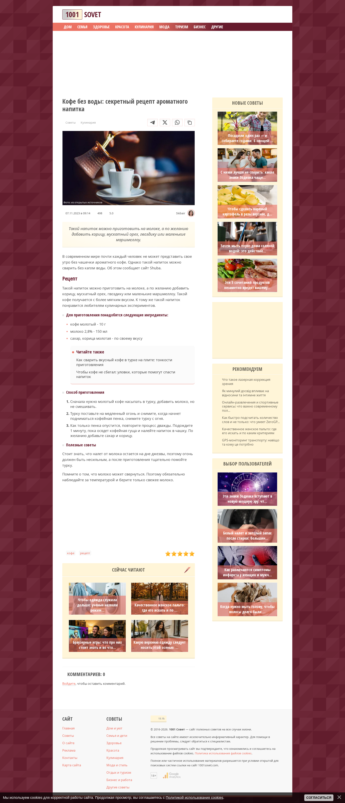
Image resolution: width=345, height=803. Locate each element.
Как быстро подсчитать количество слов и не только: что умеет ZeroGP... (251, 420)
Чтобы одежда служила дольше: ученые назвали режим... (97, 605)
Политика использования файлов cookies (223, 753)
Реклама (68, 750)
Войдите (68, 683)
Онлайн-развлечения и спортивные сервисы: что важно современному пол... (250, 406)
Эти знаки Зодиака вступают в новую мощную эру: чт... (247, 499)
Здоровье (114, 743)
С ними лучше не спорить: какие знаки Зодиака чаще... (247, 175)
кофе (70, 553)
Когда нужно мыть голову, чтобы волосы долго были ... (247, 609)
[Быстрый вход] (277, 14)
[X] (165, 122)
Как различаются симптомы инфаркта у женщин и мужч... (247, 572)
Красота (112, 750)
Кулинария (114, 758)
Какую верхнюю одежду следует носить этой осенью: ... (160, 645)
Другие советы (117, 787)
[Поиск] (265, 14)
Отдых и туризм (118, 772)
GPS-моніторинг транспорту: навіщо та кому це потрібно (250, 442)
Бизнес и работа (119, 780)
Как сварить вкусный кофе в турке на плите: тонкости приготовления (124, 362)
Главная (68, 728)
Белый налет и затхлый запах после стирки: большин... (247, 535)
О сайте (68, 743)
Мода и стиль (117, 765)
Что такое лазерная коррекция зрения (246, 382)
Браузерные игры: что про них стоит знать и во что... (97, 645)
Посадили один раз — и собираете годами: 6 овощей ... (247, 138)
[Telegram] (152, 122)
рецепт (85, 553)
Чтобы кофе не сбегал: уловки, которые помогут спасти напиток (125, 374)
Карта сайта (71, 765)
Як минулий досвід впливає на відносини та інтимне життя (245, 393)
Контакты (69, 758)
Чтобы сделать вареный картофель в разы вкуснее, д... (247, 211)
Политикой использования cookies (194, 798)
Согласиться (318, 797)
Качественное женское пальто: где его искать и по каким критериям (249, 431)
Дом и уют (114, 728)
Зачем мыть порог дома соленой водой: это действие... (247, 248)
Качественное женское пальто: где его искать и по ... (160, 607)
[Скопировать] (189, 122)
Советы (68, 735)
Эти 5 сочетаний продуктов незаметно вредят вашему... (247, 285)
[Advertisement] (172, 63)
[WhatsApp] (177, 122)
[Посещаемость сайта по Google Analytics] (171, 775)
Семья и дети (116, 735)
